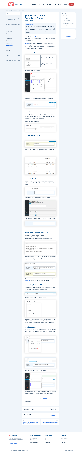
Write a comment (53, 415)
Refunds (19, 450)
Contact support (68, 36)
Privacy (10, 450)
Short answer (65, 15)
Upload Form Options (34, 439)
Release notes (63, 442)
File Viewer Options (34, 441)
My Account (47, 442)
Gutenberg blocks (9, 45)
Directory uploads (9, 33)
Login (65, 4)
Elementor (8, 50)
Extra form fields (9, 28)
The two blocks (65, 17)
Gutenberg (27, 43)
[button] (71, 4)
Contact (59, 4)
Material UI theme (9, 36)
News (54, 4)
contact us (45, 398)
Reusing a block (65, 26)
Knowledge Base (33, 438)
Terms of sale (15, 450)
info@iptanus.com (13, 443)
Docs (44, 4)
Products (62, 439)
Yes (51, 409)
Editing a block (65, 21)
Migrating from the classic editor (68, 23)
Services (49, 4)
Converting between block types (68, 25)
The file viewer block (66, 20)
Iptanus (18, 4)
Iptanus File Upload (36, 36)
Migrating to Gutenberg (10, 47)
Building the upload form (13, 10)
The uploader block (66, 18)
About (46, 438)
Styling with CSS (9, 38)
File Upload (33, 4)
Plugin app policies (25, 450)
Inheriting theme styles (10, 40)
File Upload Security (34, 442)
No (55, 409)
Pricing (39, 4)
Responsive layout (9, 43)
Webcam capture (9, 31)
